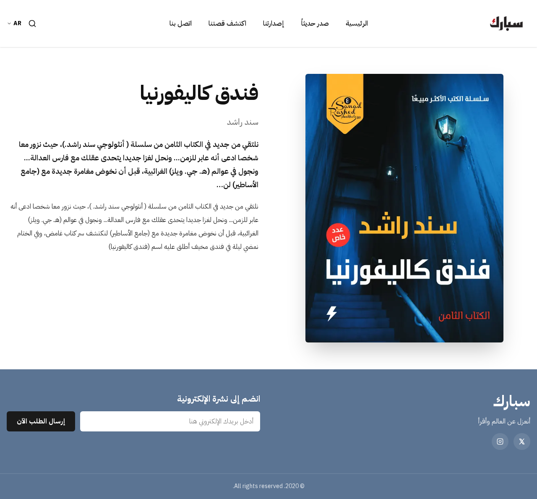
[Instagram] (500, 441)
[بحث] (32, 23)
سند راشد (242, 122)
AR (17, 23)
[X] (522, 441)
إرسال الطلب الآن (41, 421)
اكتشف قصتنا (227, 23)
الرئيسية (357, 23)
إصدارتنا (273, 23)
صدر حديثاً (315, 23)
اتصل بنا (180, 23)
